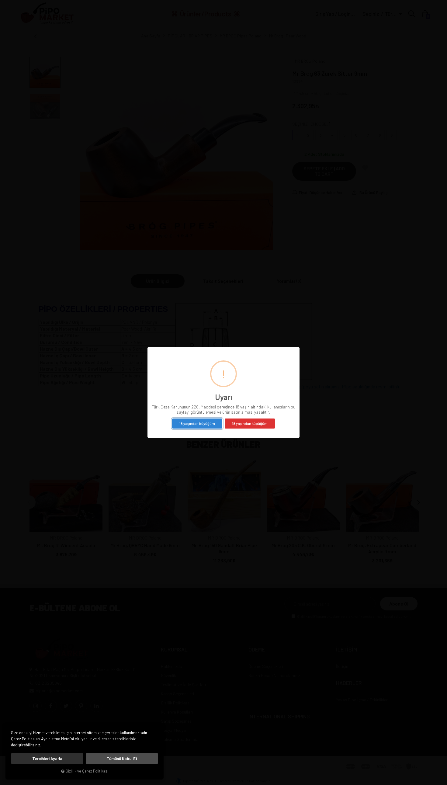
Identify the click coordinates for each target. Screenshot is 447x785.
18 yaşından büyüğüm (197, 423)
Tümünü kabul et (122, 758)
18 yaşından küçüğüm (250, 423)
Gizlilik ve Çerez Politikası (87, 771)
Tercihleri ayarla (47, 758)
